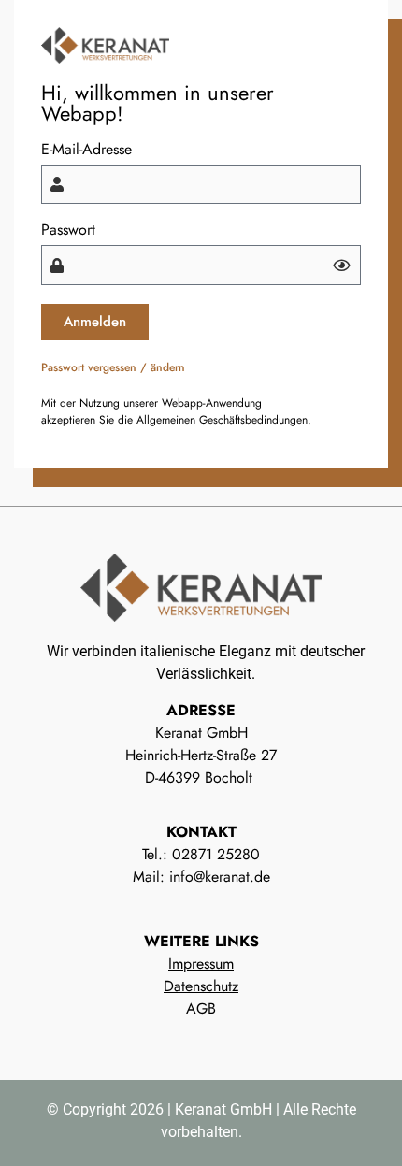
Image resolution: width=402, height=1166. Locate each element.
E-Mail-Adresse (86, 149)
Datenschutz (201, 986)
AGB (201, 1008)
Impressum (201, 963)
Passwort (68, 230)
